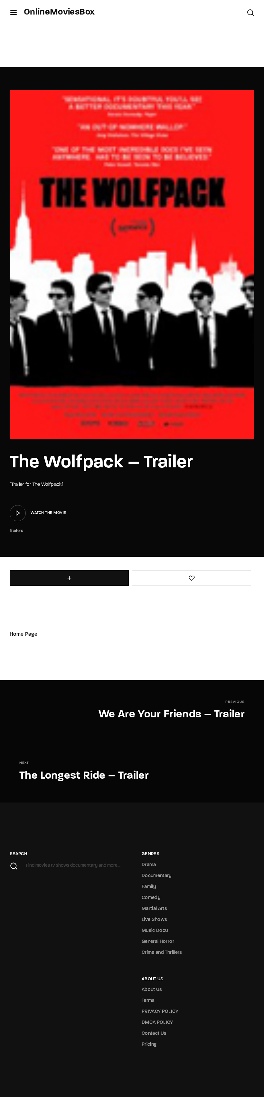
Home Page (23, 634)
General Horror (158, 941)
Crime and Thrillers (162, 952)
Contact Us (154, 1033)
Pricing (149, 1044)
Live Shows (154, 919)
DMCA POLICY (157, 1022)
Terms (148, 1000)
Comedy (151, 897)
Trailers (17, 531)
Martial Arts (154, 908)
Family (149, 886)
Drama (149, 865)
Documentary (157, 875)
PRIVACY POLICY (160, 1011)
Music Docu (155, 930)
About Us (152, 989)
